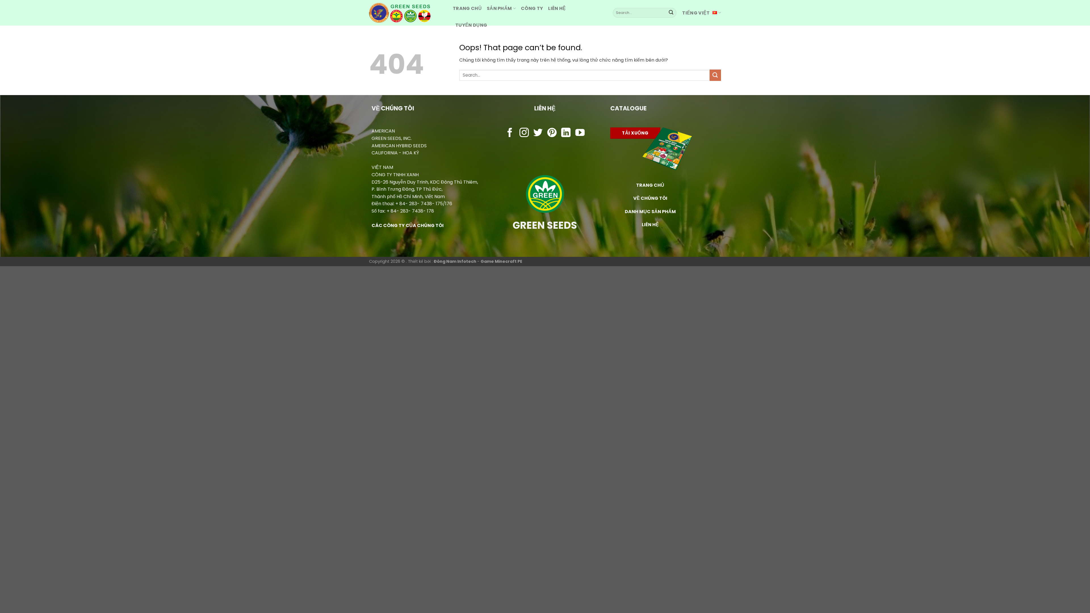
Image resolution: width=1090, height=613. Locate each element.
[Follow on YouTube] (580, 133)
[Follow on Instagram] (524, 133)
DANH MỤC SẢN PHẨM (650, 211)
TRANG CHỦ (650, 185)
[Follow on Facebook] (510, 133)
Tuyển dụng (471, 25)
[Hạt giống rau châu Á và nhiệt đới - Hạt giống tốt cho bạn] (406, 13)
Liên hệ (557, 8)
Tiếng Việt (696, 13)
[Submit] (671, 13)
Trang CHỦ (467, 8)
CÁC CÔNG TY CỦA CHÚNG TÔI (408, 225)
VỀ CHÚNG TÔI (650, 198)
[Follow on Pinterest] (552, 133)
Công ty (532, 8)
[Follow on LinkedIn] (566, 133)
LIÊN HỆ (650, 224)
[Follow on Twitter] (538, 133)
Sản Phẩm (499, 8)
